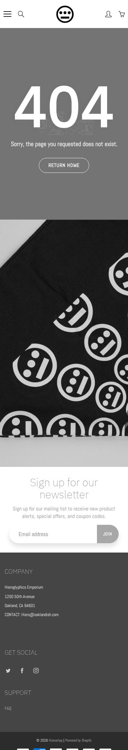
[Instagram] (35, 670)
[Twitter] (7, 670)
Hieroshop (55, 740)
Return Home (64, 165)
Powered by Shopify (78, 740)
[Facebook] (21, 670)
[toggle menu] (7, 14)
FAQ (8, 708)
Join (107, 534)
